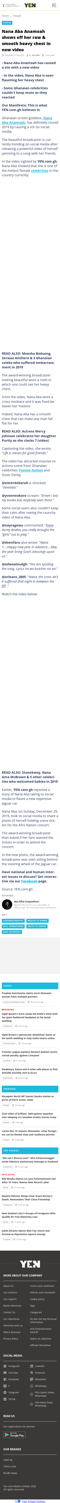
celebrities (39, 170)
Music (5, 1187)
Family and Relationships (14, 1002)
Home (5, 15)
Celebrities (7, 1026)
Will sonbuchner (13, 926)
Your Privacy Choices (33, 1501)
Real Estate (7, 1078)
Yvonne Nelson (30, 470)
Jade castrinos (12, 932)
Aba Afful (36, 55)
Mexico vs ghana (37, 920)
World (5, 1222)
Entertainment (9, 1043)
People (17, 15)
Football (6, 1060)
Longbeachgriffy (13, 920)
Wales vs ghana (37, 926)
